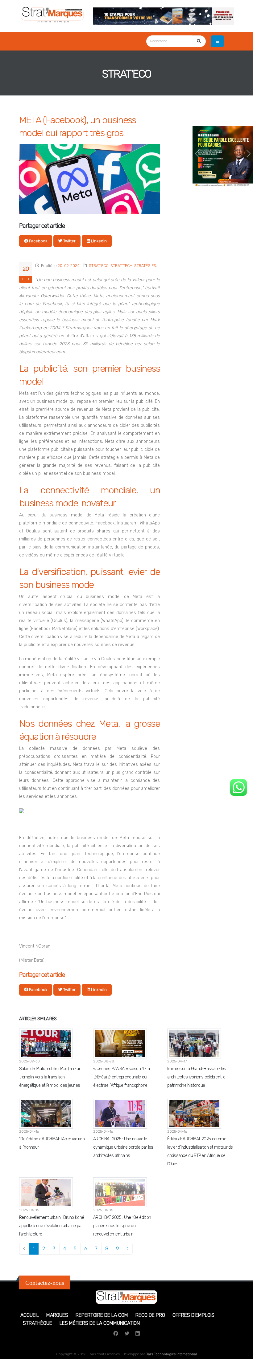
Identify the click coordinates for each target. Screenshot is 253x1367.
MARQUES (57, 1315)
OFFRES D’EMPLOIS (193, 1315)
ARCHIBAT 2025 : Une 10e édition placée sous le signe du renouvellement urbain (122, 1226)
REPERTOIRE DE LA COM (102, 1315)
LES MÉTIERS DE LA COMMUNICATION (100, 1323)
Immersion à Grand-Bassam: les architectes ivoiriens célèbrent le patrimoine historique (196, 1077)
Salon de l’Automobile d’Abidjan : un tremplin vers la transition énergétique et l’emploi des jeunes (50, 1077)
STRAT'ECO (99, 265)
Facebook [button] (37, 241)
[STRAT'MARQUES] (52, 13)
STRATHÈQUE (37, 1323)
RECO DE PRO (150, 1315)
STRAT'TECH (121, 265)
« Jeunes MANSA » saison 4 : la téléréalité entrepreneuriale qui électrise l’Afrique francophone (121, 1077)
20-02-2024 (69, 265)
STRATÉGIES (145, 265)
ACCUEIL (29, 1315)
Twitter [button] (69, 241)
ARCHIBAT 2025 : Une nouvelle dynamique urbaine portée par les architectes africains (123, 1147)
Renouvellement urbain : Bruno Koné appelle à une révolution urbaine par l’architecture (51, 1226)
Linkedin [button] (98, 241)
